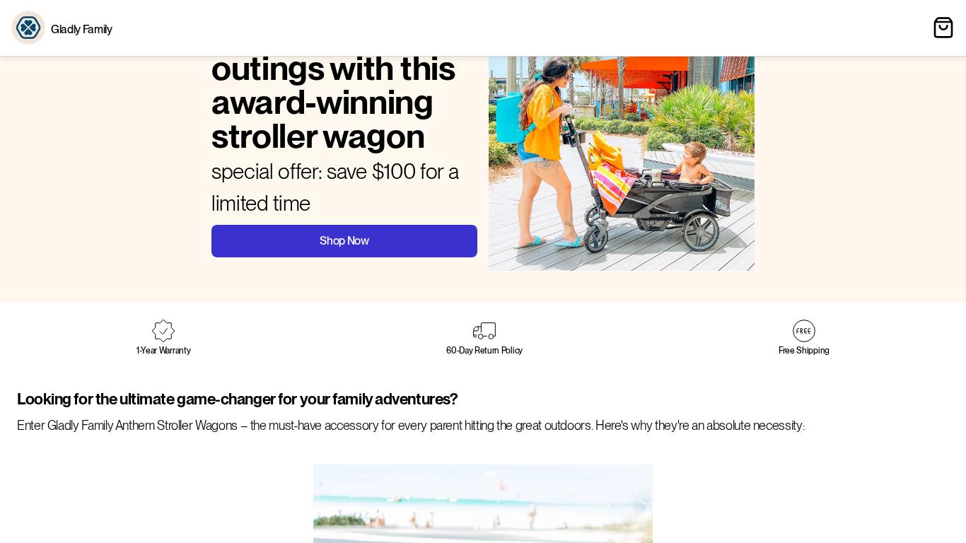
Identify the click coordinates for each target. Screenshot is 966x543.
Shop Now (344, 240)
